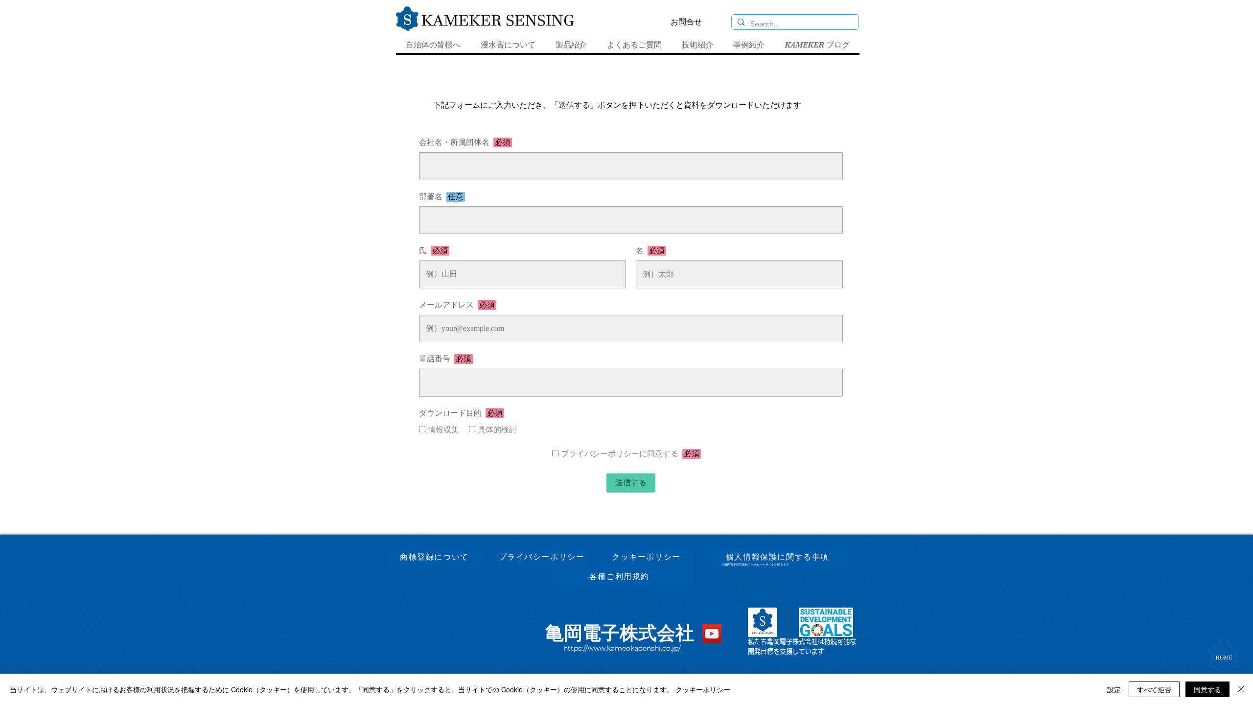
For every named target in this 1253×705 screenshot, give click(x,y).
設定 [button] (1114, 689)
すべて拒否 (1154, 689)
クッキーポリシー (702, 689)
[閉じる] (1241, 689)
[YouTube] (711, 633)
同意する (1207, 689)
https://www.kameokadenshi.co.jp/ (622, 648)
